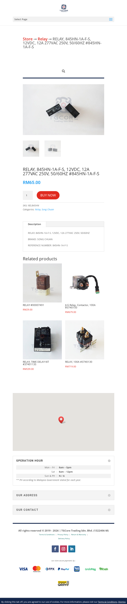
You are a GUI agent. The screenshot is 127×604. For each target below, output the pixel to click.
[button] (62, 420)
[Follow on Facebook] (55, 548)
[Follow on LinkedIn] (71, 548)
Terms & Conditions (107, 601)
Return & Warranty (78, 534)
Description (34, 224)
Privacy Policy (63, 534)
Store (28, 39)
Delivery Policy (64, 538)
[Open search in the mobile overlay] (63, 71)
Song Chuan (48, 209)
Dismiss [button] (122, 601)
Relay (42, 39)
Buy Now (48, 195)
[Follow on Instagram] (63, 548)
